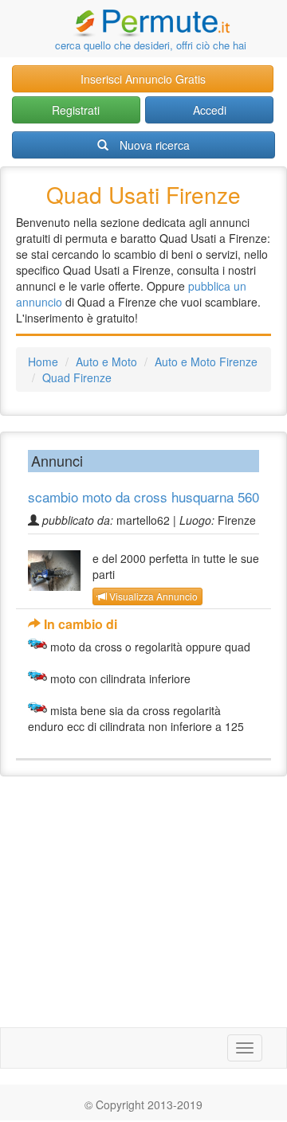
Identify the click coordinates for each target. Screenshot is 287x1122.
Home (43, 361)
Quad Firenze (77, 377)
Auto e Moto (106, 361)
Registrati (76, 110)
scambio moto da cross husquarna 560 (143, 496)
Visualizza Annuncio (152, 596)
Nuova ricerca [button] (155, 145)
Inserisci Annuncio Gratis (143, 79)
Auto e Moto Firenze (206, 361)
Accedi (209, 110)
